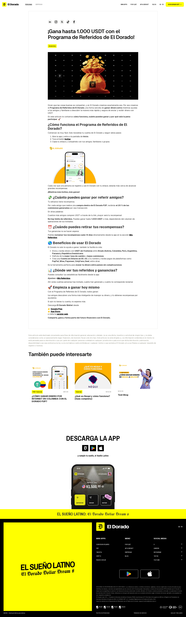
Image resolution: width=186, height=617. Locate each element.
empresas (128, 552)
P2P (97, 548)
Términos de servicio (140, 613)
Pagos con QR (101, 560)
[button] (124, 4)
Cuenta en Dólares (102, 544)
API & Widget (129, 548)
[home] (10, 4)
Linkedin (156, 548)
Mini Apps (124, 4)
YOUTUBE (157, 560)
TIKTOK (156, 556)
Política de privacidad (102, 613)
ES (181, 527)
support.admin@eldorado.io (147, 601)
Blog (126, 556)
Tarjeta (99, 552)
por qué (128, 544)
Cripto (98, 556)
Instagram (157, 552)
